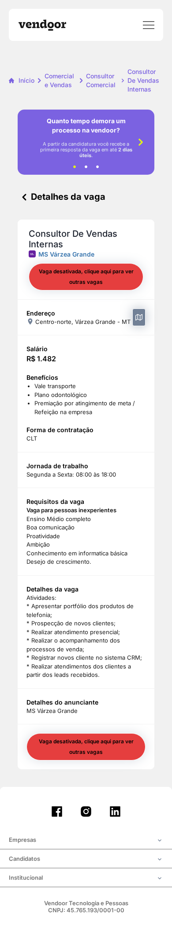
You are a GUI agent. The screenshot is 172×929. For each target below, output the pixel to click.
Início (26, 80)
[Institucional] (86, 878)
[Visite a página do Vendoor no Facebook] (57, 811)
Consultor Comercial (101, 80)
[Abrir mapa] (139, 317)
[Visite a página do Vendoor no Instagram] (86, 811)
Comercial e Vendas (59, 80)
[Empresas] (86, 840)
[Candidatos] (86, 859)
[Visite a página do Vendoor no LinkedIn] (115, 811)
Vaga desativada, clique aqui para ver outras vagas (86, 276)
